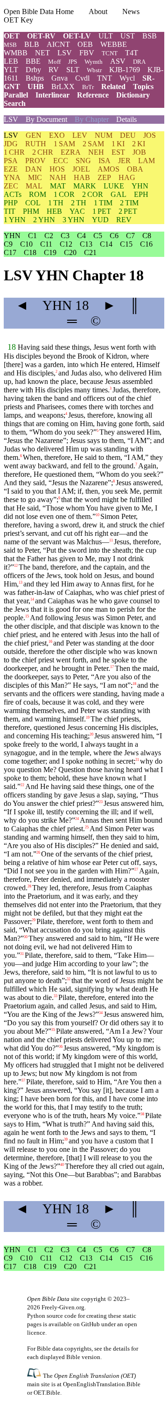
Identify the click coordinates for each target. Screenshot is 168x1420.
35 (53, 1030)
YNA (12, 177)
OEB (85, 44)
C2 (48, 236)
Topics (143, 86)
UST (127, 36)
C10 (26, 244)
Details (126, 119)
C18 (30, 252)
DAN (33, 169)
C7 (130, 236)
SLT (72, 70)
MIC (35, 177)
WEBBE (113, 44)
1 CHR (14, 152)
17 (112, 667)
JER (124, 161)
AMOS (108, 169)
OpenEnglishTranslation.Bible (101, 1384)
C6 (114, 236)
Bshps (35, 78)
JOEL (81, 169)
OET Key (18, 20)
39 (66, 1139)
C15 (126, 244)
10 (97, 515)
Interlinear (52, 95)
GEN (34, 135)
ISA (104, 161)
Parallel (16, 95)
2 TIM (129, 203)
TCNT (110, 53)
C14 (106, 244)
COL (33, 203)
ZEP (104, 177)
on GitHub (86, 1324)
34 (101, 1013)
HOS (57, 169)
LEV (79, 135)
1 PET (101, 211)
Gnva (59, 78)
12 (16, 565)
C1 (32, 236)
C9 (8, 244)
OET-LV (77, 36)
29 (33, 920)
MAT (58, 186)
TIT (9, 211)
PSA (11, 161)
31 (22, 954)
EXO (57, 135)
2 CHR (42, 152)
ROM (37, 194)
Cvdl (82, 78)
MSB (10, 44)
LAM (146, 161)
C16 (146, 244)
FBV (86, 53)
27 (136, 869)
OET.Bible (47, 1392)
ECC (60, 161)
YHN (140, 186)
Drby (33, 70)
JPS (72, 61)
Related (113, 86)
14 (32, 599)
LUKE (114, 186)
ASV (118, 61)
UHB (36, 86)
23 (101, 802)
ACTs (12, 194)
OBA (135, 169)
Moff (54, 61)
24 (77, 819)
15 (27, 616)
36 (61, 1046)
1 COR (64, 194)
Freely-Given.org (63, 1307)
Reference (93, 95)
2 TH (78, 203)
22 (22, 785)
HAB (82, 177)
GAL (118, 194)
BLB (31, 44)
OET (12, 36)
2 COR (92, 194)
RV (54, 70)
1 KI (118, 144)
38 (142, 1114)
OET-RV (41, 36)
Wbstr (94, 70)
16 (50, 641)
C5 (97, 236)
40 (62, 1165)
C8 (146, 236)
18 (11, 347)
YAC (77, 211)
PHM (31, 211)
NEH (96, 152)
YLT (11, 70)
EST (118, 152)
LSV (64, 53)
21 (137, 760)
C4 (81, 236)
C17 (10, 252)
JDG (11, 144)
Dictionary (133, 95)
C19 (50, 252)
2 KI (138, 144)
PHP (11, 203)
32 (68, 979)
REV (124, 220)
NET (42, 53)
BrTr (88, 86)
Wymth (93, 61)
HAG (127, 177)
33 (55, 996)
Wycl (127, 78)
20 (91, 734)
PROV (35, 161)
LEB (11, 61)
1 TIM (103, 203)
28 (29, 886)
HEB (54, 211)
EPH (141, 194)
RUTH (35, 144)
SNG (83, 161)
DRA (139, 61)
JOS (149, 135)
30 (26, 937)
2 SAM (93, 144)
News (131, 11)
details (121, 1348)
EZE (11, 169)
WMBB (16, 53)
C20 (70, 252)
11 (111, 540)
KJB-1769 (124, 70)
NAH (57, 177)
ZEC (11, 186)
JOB (139, 152)
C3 (65, 236)
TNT (104, 78)
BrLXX (63, 86)
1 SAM (64, 144)
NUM (103, 135)
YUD (100, 220)
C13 (86, 244)
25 (87, 827)
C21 (90, 252)
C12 (66, 244)
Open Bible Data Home (39, 11)
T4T (131, 53)
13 (20, 582)
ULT (105, 36)
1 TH (55, 203)
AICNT (58, 44)
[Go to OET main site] (35, 1375)
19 (88, 717)
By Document (46, 119)
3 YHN (73, 220)
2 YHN (44, 220)
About (98, 11)
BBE (33, 61)
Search (15, 103)
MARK (84, 186)
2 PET (128, 211)
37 (23, 1080)
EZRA (71, 152)
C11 (46, 244)
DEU (128, 135)
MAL (34, 186)
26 (38, 852)
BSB (149, 36)
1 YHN (15, 220)
